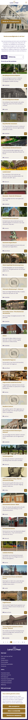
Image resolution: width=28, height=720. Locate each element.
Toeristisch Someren (6, 682)
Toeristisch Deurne (6, 675)
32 (22, 642)
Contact (3, 658)
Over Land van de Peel (6, 656)
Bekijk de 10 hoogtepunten (11, 21)
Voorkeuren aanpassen (14, 715)
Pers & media (4, 662)
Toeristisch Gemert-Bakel (7, 679)
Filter (5, 57)
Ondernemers (4, 660)
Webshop (3, 684)
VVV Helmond (4, 677)
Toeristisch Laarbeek (6, 681)
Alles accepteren (14, 706)
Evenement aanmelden (7, 664)
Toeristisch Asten (5, 673)
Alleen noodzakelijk (14, 710)
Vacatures (3, 666)
